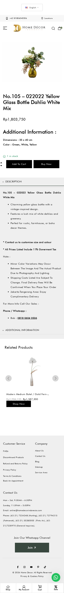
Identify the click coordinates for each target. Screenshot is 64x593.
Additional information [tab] (22, 330)
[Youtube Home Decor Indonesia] (32, 567)
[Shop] (8, 586)
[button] (5, 28)
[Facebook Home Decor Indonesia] (18, 567)
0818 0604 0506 (27, 318)
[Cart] (40, 587)
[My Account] (23, 586)
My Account (24, 589)
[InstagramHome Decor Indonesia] (25, 567)
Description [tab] (13, 181)
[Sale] (55, 586)
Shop (8, 589)
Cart (40, 589)
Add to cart (19, 164)
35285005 (29, 520)
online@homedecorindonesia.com (26, 510)
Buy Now (46, 164)
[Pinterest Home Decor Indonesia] (39, 567)
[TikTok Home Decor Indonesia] (46, 567)
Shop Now (19, 403)
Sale (56, 589)
